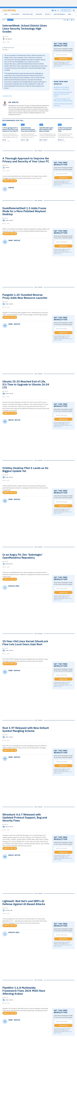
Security (48, 14)
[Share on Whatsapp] (74, 20)
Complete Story (7, 96)
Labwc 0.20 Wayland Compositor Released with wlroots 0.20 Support (63, 94)
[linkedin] (55, 10)
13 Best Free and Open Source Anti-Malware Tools (65, 129)
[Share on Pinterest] (71, 20)
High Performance (59, 14)
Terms (70, 64)
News (5, 14)
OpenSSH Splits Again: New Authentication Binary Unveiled (46, 129)
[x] (58, 10)
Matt (10, 47)
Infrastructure (28, 14)
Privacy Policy (59, 66)
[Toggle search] (74, 10)
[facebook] (53, 10)
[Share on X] (69, 20)
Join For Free (63, 59)
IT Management (15, 14)
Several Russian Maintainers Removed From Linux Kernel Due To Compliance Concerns (29, 129)
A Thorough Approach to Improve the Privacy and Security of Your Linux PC (10, 129)
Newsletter (67, 10)
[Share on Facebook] (67, 20)
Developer (39, 14)
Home (3, 19)
